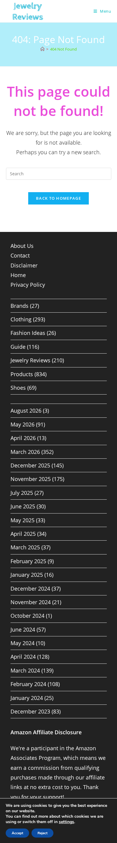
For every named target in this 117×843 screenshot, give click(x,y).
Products (21, 374)
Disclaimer (24, 265)
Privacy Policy (27, 284)
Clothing (21, 319)
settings (66, 822)
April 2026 (23, 438)
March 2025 (25, 547)
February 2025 (28, 561)
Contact (20, 255)
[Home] (42, 49)
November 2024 (30, 602)
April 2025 (23, 533)
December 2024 (30, 588)
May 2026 (22, 424)
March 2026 (25, 451)
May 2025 (22, 520)
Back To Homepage (58, 198)
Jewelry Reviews (30, 360)
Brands (19, 305)
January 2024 (26, 697)
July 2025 (21, 492)
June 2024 (22, 629)
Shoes (18, 387)
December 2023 (30, 711)
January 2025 (26, 574)
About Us (22, 245)
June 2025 (22, 506)
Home (18, 275)
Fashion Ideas (27, 332)
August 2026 (25, 410)
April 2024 (23, 656)
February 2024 (28, 684)
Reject (42, 833)
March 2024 (25, 670)
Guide (18, 346)
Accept (17, 833)
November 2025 (30, 478)
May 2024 (22, 643)
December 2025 (30, 465)
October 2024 (27, 615)
